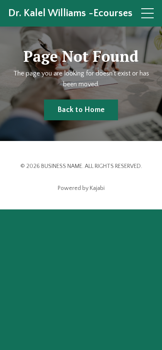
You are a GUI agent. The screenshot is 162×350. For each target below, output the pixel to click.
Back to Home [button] (81, 110)
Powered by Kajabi (81, 188)
